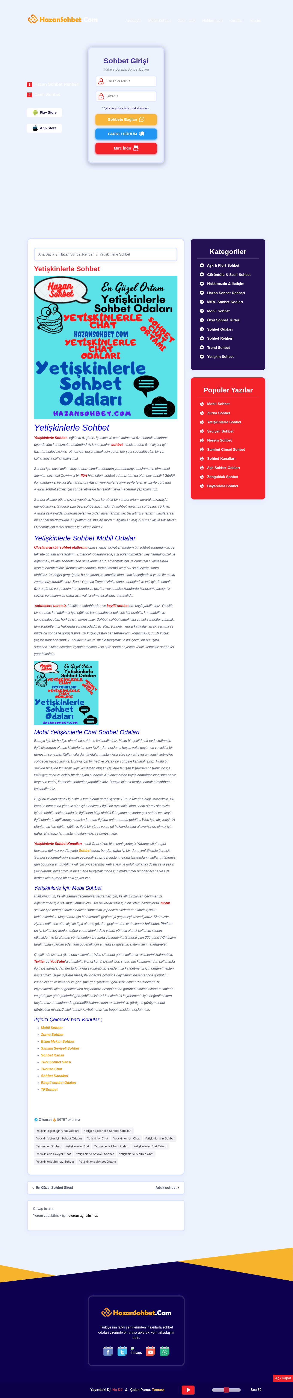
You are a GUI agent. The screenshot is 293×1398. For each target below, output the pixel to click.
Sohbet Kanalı (52, 1055)
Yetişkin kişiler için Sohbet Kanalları (107, 1130)
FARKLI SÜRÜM (122, 134)
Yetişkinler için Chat (126, 1138)
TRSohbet (49, 1089)
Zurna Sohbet (52, 1034)
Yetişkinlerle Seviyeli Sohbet (95, 1154)
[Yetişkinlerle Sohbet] (105, 347)
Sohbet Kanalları (54, 1076)
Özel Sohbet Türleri (223, 320)
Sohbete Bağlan (122, 119)
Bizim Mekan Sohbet (57, 1041)
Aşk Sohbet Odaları (223, 468)
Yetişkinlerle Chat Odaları (111, 1146)
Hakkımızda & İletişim (225, 284)
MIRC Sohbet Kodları (224, 302)
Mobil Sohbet (51, 1028)
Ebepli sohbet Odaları (58, 1083)
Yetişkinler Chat (97, 1138)
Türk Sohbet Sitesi (56, 1062)
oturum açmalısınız (82, 1215)
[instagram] (137, 1351)
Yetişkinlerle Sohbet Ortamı (97, 1161)
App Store (48, 128)
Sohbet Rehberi (220, 338)
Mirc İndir (122, 148)
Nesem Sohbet (219, 440)
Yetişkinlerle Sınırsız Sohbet (55, 1161)
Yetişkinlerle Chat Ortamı (150, 1146)
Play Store (48, 112)
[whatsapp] (164, 1351)
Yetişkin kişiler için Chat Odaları (57, 1130)
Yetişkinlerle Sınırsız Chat (136, 1154)
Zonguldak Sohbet (222, 477)
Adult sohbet (166, 1187)
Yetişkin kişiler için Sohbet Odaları (59, 1138)
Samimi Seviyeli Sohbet (60, 1048)
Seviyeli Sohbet (220, 431)
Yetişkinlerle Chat (77, 1146)
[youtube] (151, 1351)
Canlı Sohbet (47, 94)
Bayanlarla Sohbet (222, 486)
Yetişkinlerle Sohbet (223, 422)
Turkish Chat (51, 1069)
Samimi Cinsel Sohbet (225, 450)
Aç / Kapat (283, 1378)
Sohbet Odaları (219, 329)
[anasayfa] (63, 19)
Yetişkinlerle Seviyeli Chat (53, 1154)
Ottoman (45, 1119)
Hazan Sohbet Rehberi (57, 84)
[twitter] (123, 1351)
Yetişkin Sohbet (220, 357)
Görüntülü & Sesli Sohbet (228, 275)
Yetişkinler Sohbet (48, 1146)
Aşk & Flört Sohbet (222, 265)
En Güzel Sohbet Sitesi (54, 1187)
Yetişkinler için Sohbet (159, 1138)
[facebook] (109, 1351)
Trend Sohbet (218, 348)
